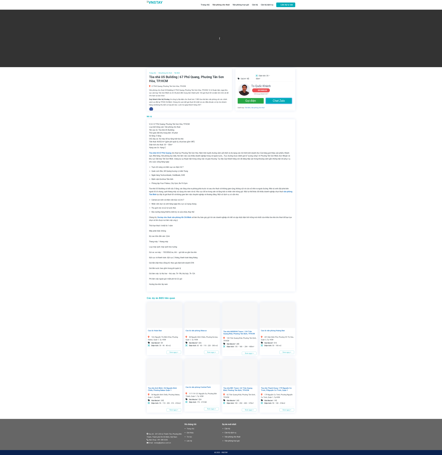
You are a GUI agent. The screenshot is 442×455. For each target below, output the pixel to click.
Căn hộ (255, 5)
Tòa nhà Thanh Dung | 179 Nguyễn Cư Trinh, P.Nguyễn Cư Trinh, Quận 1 (276, 389)
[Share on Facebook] (151, 109)
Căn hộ (227, 429)
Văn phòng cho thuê (221, 5)
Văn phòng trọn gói (241, 5)
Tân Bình (177, 73)
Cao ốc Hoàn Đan (155, 331)
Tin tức (189, 437)
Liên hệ (189, 441)
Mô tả (149, 116)
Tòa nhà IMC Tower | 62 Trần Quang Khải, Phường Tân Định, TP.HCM (237, 389)
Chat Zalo (279, 100)
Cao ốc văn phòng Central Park (198, 387)
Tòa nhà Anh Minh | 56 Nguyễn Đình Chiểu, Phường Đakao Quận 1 (162, 389)
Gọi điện (250, 100)
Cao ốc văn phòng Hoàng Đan (273, 331)
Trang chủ (205, 5)
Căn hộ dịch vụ (267, 5)
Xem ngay (173, 352)
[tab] (149, 116)
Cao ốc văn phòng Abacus (196, 331)
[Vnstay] (165, 5)
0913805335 (262, 90)
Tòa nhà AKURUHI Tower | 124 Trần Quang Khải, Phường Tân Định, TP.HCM (239, 333)
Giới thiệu (190, 433)
